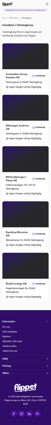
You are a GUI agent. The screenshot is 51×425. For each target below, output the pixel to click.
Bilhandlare (13, 18)
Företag (6, 366)
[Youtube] (37, 413)
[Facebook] (13, 413)
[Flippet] (7, 4)
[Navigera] (47, 4)
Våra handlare (9, 331)
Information (8, 321)
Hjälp (5, 358)
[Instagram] (21, 413)
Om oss (6, 327)
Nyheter (6, 336)
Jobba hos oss (9, 351)
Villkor (5, 373)
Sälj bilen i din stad (12, 341)
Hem (4, 18)
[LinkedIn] (29, 413)
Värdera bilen (9, 346)
